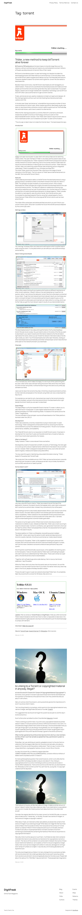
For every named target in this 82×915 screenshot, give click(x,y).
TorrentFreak (24, 631)
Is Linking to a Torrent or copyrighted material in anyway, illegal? (40, 687)
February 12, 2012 (19, 635)
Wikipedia (44, 631)
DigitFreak (8, 3)
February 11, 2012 (19, 862)
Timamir (50, 709)
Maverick (50, 718)
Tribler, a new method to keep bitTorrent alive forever (37, 61)
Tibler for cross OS (27, 626)
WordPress (75, 910)
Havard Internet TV (34, 631)
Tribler (17, 157)
